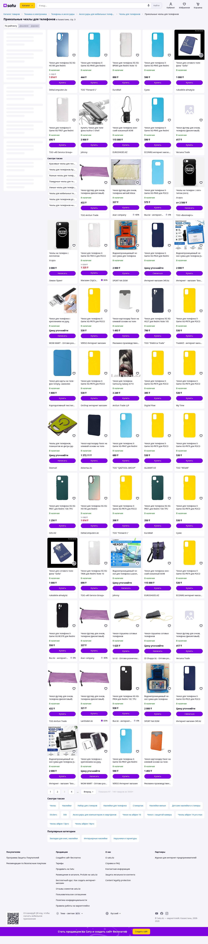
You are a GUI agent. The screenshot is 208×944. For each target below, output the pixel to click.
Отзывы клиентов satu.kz (68, 888)
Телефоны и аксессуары (63, 14)
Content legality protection (118, 880)
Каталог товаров (12, 14)
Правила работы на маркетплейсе (73, 905)
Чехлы (53, 805)
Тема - (67, 913)
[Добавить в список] (74, 55)
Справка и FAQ (112, 863)
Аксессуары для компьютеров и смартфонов (94, 814)
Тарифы (60, 863)
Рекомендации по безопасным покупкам (26, 863)
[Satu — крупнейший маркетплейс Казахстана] (10, 5)
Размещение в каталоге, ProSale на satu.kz (76, 874)
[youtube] (156, 913)
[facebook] (161, 913)
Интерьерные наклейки (95, 838)
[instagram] (167, 913)
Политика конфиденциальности (71, 900)
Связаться (158, 273)
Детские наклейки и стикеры (186, 805)
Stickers (53, 814)
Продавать (61, 869)
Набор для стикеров (87, 805)
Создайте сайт (63, 857)
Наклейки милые (157, 805)
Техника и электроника (35, 14)
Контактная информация (117, 869)
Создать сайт (141, 931)
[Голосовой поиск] (148, 5)
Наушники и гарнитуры (125, 838)
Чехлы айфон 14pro (84, 823)
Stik (65, 814)
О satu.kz (109, 857)
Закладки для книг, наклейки (64, 838)
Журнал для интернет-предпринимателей (175, 857)
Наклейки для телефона (115, 805)
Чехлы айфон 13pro (59, 823)
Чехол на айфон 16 (132, 814)
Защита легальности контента (120, 874)
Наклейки (66, 805)
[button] (62, 82)
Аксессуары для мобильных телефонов (96, 14)
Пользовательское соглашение (71, 894)
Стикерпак (138, 805)
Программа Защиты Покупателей (22, 857)
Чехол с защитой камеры (159, 814)
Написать (189, 208)
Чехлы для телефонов (129, 14)
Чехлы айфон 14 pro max (190, 814)
